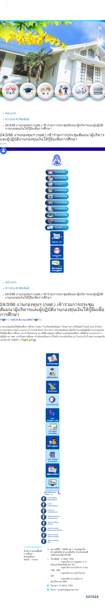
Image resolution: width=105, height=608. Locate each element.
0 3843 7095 (67, 558)
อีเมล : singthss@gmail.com (65, 589)
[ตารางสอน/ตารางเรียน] (52, 428)
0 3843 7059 (66, 585)
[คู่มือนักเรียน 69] (52, 373)
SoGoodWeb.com (86, 605)
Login (97, 605)
